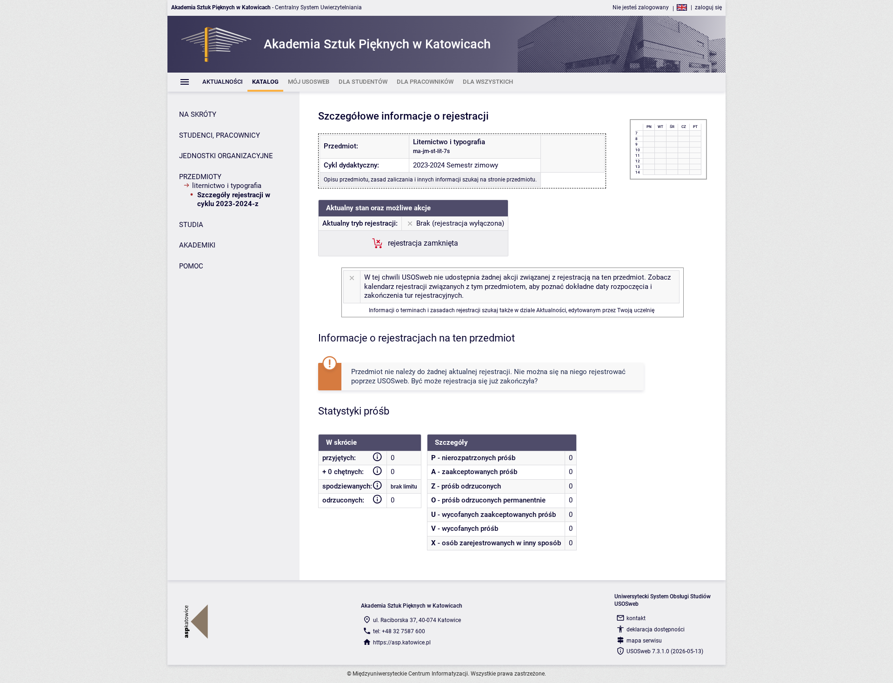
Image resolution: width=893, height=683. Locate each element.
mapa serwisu (644, 640)
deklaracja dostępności (655, 629)
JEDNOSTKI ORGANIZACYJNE (226, 156)
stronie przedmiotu (511, 179)
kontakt (636, 618)
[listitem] (222, 82)
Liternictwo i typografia (226, 185)
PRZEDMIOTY (200, 177)
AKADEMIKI (197, 245)
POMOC (191, 266)
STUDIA (191, 225)
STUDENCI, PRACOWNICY (219, 135)
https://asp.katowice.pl (402, 642)
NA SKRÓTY (197, 114)
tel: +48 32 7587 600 (399, 631)
